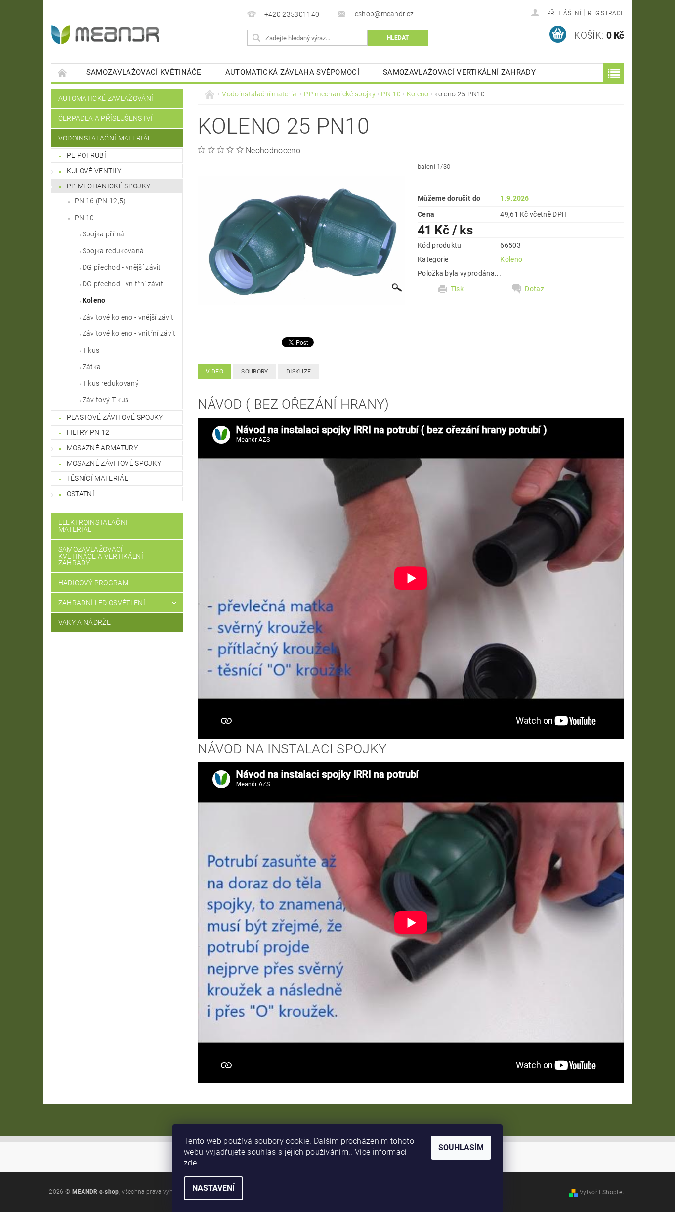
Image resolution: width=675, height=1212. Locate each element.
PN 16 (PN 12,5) (100, 201)
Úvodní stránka (63, 72)
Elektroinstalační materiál (92, 525)
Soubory (254, 371)
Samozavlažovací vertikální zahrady (459, 72)
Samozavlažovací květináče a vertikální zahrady (100, 556)
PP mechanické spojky (108, 186)
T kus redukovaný (111, 383)
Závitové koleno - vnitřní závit (129, 333)
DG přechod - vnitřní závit (123, 284)
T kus (91, 350)
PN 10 (84, 218)
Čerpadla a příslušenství (105, 118)
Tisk (457, 289)
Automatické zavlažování (105, 98)
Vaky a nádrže (84, 622)
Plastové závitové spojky (115, 417)
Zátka (92, 367)
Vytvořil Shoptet (602, 1192)
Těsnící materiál (97, 478)
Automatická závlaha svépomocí (292, 72)
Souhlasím (461, 1147)
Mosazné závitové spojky (114, 463)
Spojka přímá (104, 234)
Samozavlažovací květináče (144, 72)
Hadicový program (93, 583)
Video (214, 371)
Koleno (94, 300)
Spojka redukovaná (113, 251)
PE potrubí (86, 155)
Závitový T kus (105, 400)
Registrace (606, 13)
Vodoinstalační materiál (104, 138)
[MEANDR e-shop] (105, 34)
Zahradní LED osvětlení (101, 602)
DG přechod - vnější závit (122, 267)
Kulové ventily (94, 171)
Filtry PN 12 (88, 432)
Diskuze (298, 371)
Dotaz (534, 289)
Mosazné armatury (102, 448)
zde (190, 1162)
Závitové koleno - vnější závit (128, 317)
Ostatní (80, 494)
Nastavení (213, 1188)
